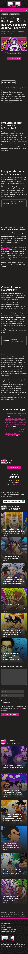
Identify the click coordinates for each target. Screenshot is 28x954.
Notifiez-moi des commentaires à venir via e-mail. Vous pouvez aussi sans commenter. (13, 708)
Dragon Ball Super (14, 14)
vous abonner (19, 708)
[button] (26, 10)
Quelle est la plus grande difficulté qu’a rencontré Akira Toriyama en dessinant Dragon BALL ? (11, 656)
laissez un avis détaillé (16, 484)
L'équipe (3, 925)
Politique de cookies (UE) (8, 931)
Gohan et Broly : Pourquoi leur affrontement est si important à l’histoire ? (11, 898)
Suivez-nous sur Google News (12, 501)
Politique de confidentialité (8, 929)
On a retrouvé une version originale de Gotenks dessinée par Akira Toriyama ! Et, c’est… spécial (14, 531)
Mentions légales (6, 927)
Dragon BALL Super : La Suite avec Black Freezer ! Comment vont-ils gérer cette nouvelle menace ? (14, 607)
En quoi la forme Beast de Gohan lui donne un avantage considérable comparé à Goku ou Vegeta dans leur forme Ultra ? (13, 580)
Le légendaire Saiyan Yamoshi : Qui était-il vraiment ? (12, 557)
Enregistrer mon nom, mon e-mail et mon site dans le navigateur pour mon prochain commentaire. (14, 700)
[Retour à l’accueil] (14, 4)
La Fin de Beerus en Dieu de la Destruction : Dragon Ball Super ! (13, 766)
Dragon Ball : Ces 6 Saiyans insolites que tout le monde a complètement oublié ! (12, 632)
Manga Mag (12, 912)
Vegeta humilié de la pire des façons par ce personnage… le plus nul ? (11, 845)
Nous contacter (5, 923)
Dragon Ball (5, 14)
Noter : (3, 688)
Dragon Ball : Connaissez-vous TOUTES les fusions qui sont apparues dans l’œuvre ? (12, 792)
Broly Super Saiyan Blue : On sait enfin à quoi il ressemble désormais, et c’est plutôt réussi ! (14, 872)
